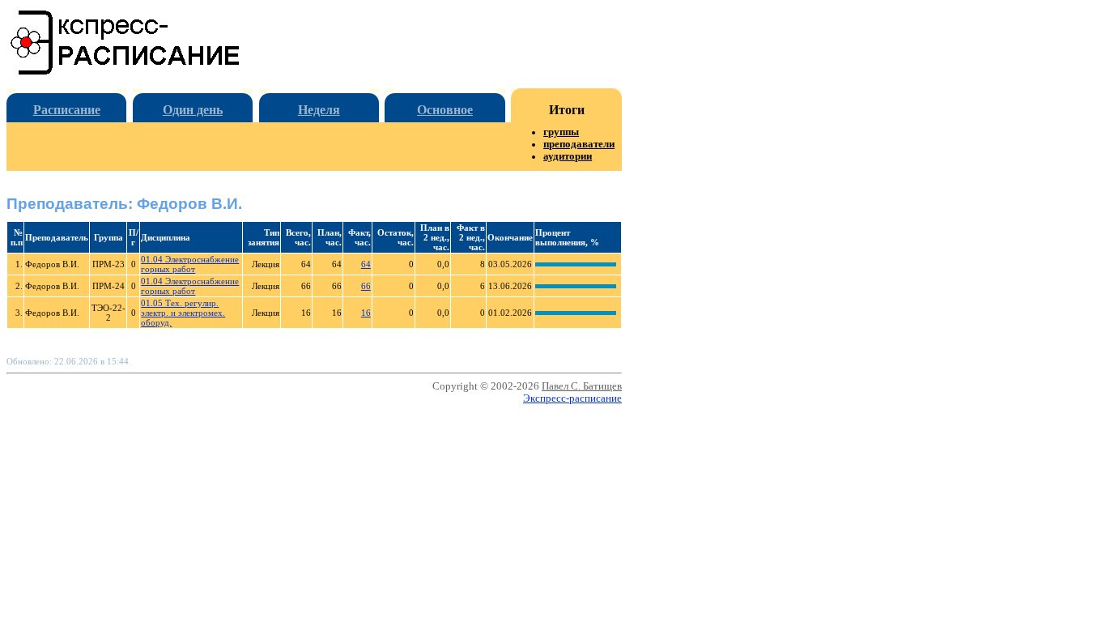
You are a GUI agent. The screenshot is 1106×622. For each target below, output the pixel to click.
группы (561, 132)
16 (366, 312)
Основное (445, 110)
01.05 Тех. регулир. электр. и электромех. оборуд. (183, 312)
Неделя (319, 110)
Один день (193, 110)
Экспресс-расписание (572, 398)
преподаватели (579, 144)
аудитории (567, 156)
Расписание (66, 110)
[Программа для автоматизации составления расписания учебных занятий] (126, 72)
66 (366, 286)
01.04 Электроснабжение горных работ (190, 264)
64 (366, 264)
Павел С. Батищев (582, 386)
